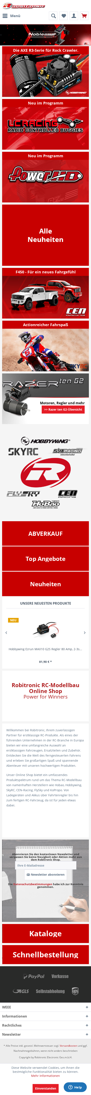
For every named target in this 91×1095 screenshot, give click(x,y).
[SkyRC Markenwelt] (23, 451)
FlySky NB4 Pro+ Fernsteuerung (45, 34)
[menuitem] (11, 16)
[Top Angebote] (46, 558)
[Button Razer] (63, 415)
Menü (15, 15)
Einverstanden (45, 1088)
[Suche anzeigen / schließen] (53, 16)
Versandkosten (68, 1046)
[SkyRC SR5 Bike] (45, 346)
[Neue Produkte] (45, 235)
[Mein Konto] (74, 16)
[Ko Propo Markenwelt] (67, 451)
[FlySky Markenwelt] (23, 494)
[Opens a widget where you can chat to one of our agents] (75, 1087)
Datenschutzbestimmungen (32, 884)
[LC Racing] (45, 124)
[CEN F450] (45, 293)
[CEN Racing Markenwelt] (67, 494)
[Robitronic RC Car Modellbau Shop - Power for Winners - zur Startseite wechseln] (23, 5)
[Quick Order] (45, 954)
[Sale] (45, 533)
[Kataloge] (45, 933)
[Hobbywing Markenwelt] (45, 441)
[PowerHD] (45, 177)
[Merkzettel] (63, 16)
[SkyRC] (79, 367)
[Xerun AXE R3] (45, 71)
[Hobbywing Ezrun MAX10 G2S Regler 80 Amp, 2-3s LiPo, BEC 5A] (45, 628)
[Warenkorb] (84, 16)
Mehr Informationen (45, 1076)
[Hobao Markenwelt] (45, 504)
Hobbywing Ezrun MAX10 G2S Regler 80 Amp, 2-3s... (45, 649)
